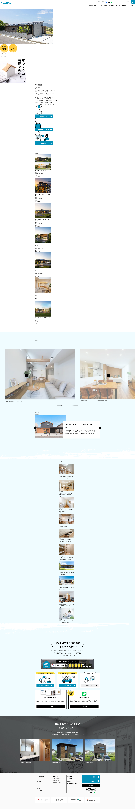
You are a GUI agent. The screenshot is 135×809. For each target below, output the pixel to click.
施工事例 (124, 5)
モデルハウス (122, 1)
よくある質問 (130, 5)
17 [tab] (74, 405)
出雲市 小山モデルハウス (57, 780)
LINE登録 (84, 706)
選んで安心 (111, 5)
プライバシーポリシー (72, 783)
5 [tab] (61, 405)
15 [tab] (72, 405)
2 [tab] (58, 405)
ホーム (84, 5)
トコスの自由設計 (92, 5)
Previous (26, 375)
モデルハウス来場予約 (44, 685)
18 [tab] (75, 405)
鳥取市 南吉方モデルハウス (57, 782)
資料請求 (128, 1)
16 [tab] (73, 405)
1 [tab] (57, 405)
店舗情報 (70, 778)
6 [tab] (62, 405)
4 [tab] (60, 405)
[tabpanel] (67, 375)
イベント (116, 1)
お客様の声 (117, 5)
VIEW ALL (37, 153)
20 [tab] (77, 405)
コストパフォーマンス (102, 5)
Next (108, 375)
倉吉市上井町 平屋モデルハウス (58, 778)
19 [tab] (76, 405)
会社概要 (70, 776)
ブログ (69, 781)
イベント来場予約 (67, 685)
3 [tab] (59, 405)
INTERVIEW (38, 435)
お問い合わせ (89, 685)
